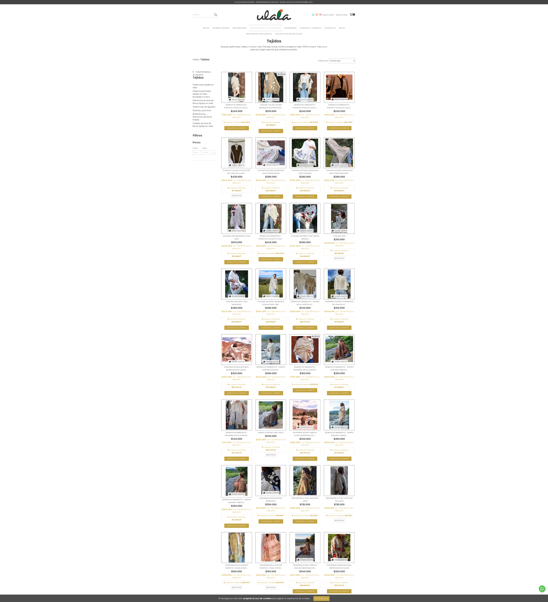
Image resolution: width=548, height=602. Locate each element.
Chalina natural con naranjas (236, 302)
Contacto (330, 28)
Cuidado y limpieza (310, 28)
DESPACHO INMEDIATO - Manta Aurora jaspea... (339, 433)
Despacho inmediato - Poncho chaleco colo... (270, 237)
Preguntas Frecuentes (259, 34)
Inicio (206, 28)
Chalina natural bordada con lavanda (305, 171)
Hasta (204, 148)
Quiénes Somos (220, 28)
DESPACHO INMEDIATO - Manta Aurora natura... (270, 368)
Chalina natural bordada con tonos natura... (339, 171)
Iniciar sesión (341, 15)
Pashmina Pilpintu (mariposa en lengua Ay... (339, 302)
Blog (342, 28)
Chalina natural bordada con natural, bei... (270, 302)
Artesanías (290, 28)
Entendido (321, 598)
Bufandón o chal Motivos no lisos (339, 499)
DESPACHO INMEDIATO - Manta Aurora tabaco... (339, 368)
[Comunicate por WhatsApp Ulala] (542, 588)
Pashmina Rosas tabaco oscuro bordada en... (305, 566)
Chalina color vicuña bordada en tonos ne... (271, 106)
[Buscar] (215, 14)
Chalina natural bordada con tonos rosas (270, 171)
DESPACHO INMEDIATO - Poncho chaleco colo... (236, 106)
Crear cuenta (328, 15)
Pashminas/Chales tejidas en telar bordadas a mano (202, 94)
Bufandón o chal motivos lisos (305, 499)
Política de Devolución (288, 34)
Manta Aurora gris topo (270, 432)
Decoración (240, 28)
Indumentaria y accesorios (265, 28)
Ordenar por (323, 61)
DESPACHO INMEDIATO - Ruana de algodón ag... (305, 302)
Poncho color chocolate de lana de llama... (236, 171)
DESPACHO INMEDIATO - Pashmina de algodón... (305, 368)
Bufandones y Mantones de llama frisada (202, 117)
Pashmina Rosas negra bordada (270, 499)
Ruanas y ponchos (202, 110)
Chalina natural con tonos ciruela (305, 237)
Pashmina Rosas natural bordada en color (339, 566)
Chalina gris (339, 236)
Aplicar (214, 152)
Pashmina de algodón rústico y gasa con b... (236, 566)
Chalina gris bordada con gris (236, 237)
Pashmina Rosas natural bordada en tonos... (236, 368)
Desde (195, 148)
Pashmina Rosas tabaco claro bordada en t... (305, 433)
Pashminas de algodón (204, 107)
